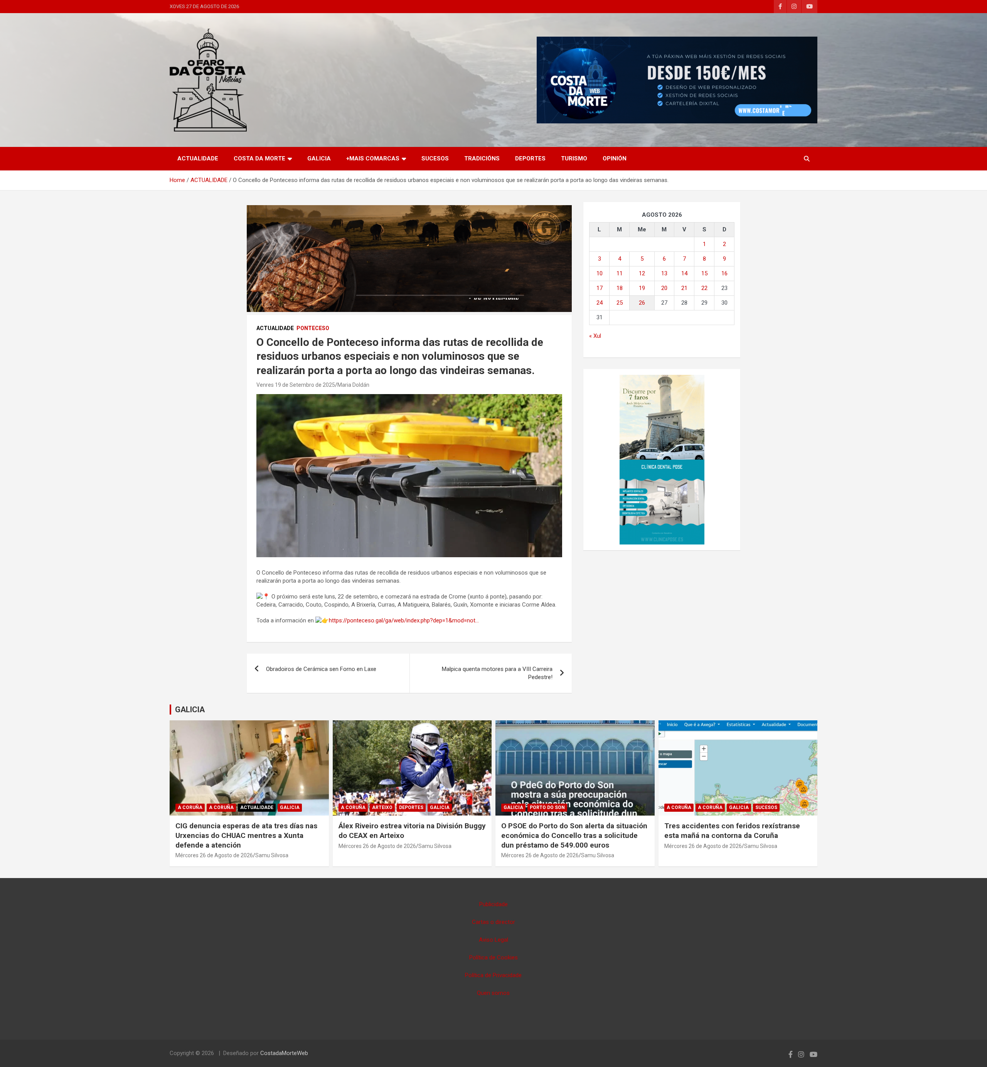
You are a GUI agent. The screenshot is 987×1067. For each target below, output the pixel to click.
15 (704, 273)
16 (724, 273)
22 (704, 288)
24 (599, 302)
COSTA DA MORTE (259, 158)
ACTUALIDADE (197, 158)
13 (664, 273)
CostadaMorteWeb (284, 1053)
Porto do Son (547, 807)
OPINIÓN (615, 158)
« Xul (595, 335)
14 (684, 273)
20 (664, 288)
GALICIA (319, 158)
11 (619, 273)
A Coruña (190, 807)
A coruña (221, 807)
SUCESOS (435, 158)
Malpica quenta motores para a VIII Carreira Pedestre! (497, 673)
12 (642, 273)
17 (599, 288)
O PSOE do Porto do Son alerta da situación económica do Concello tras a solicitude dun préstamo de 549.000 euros (574, 835)
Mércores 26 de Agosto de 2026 (214, 855)
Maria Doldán (353, 385)
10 (599, 273)
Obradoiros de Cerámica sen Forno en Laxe (321, 669)
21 (684, 288)
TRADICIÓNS (482, 158)
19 (642, 288)
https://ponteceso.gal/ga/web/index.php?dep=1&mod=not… (404, 620)
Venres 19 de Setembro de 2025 (295, 385)
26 (642, 302)
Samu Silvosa (271, 855)
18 (619, 288)
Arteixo (382, 807)
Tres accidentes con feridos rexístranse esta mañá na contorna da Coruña (732, 830)
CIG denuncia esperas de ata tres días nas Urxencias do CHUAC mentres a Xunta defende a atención (246, 835)
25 (619, 302)
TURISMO (574, 158)
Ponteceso (312, 328)
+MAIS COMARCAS (372, 158)
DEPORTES (530, 158)
